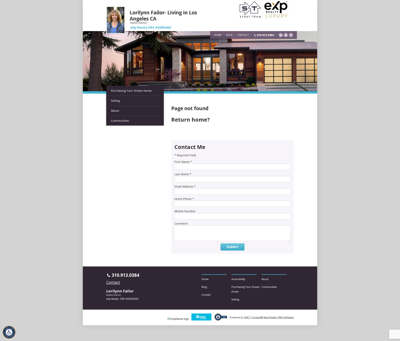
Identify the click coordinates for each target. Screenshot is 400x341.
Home (218, 35)
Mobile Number (185, 211)
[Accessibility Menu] (9, 332)
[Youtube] (286, 35)
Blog (229, 35)
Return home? (190, 119)
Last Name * (182, 174)
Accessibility (238, 279)
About (115, 111)
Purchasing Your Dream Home (131, 91)
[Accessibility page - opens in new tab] (222, 319)
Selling (115, 101)
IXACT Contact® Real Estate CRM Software (269, 317)
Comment (181, 223)
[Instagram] (291, 35)
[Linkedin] (281, 35)
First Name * (183, 162)
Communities (120, 121)
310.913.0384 (265, 35)
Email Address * (185, 186)
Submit (233, 247)
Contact (243, 35)
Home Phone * (184, 199)
